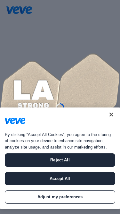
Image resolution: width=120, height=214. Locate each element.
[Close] (111, 114)
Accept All (60, 178)
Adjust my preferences (60, 196)
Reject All (59, 160)
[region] (60, 158)
